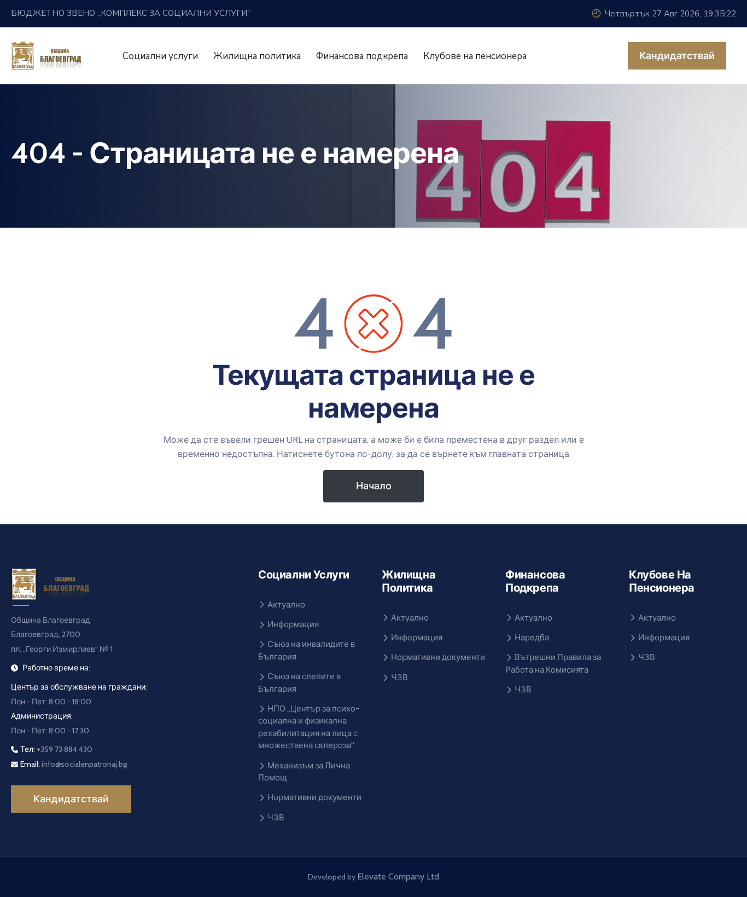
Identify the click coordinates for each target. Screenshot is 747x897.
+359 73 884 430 (64, 749)
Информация (293, 624)
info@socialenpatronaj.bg (84, 764)
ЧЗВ (275, 818)
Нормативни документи (314, 797)
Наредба (532, 638)
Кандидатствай (677, 56)
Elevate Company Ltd (398, 876)
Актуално (286, 605)
